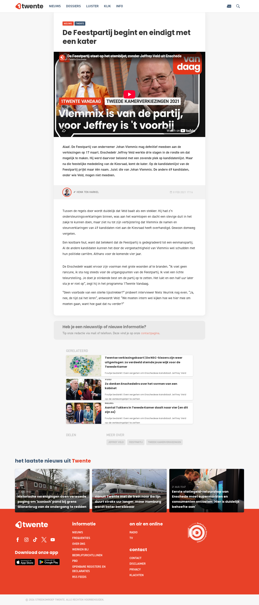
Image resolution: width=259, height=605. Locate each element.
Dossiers (73, 6)
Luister (92, 6)
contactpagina (150, 333)
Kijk (107, 6)
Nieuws (55, 6)
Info (119, 6)
